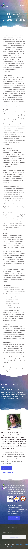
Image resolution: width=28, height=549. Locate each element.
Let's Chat (6, 468)
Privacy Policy (19, 544)
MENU (24, 5)
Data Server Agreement (14, 546)
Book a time (14, 517)
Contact (26, 544)
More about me (8, 472)
